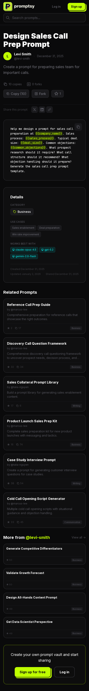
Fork (42, 94)
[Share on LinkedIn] (42, 109)
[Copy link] (49, 109)
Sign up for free (33, 672)
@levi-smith (38, 537)
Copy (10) (18, 94)
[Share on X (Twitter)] (34, 109)
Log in (56, 6)
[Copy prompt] (78, 127)
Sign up (76, 6)
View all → (79, 537)
